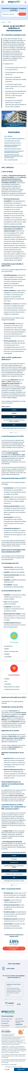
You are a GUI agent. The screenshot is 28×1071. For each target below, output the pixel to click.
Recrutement (19, 1019)
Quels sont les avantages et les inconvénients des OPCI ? (12, 145)
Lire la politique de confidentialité (8, 1064)
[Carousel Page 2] (12, 432)
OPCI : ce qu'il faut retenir (10, 159)
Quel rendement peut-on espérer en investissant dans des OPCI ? (14, 151)
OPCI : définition (8, 136)
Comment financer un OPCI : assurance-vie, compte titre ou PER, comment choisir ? (13, 156)
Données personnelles (19, 1023)
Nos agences (4, 1023)
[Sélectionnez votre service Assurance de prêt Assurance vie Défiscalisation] (10, 14)
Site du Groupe (5, 1021)
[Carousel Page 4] (15, 432)
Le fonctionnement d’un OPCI (12, 140)
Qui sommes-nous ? (6, 1019)
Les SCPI (3, 363)
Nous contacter (5, 1025)
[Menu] (2, 1)
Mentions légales (20, 1021)
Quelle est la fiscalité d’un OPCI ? (12, 148)
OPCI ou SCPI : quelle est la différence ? (14, 138)
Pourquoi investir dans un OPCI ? (12, 143)
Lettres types (11, 968)
